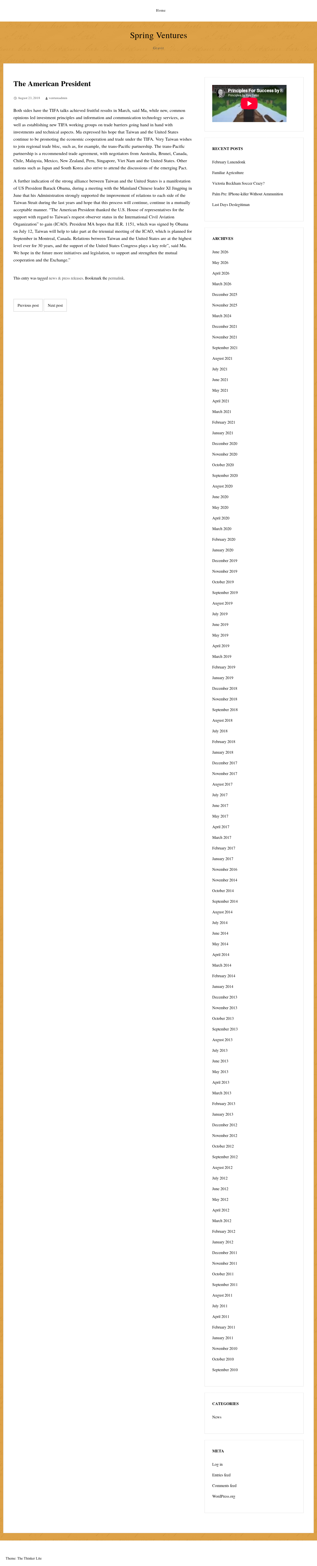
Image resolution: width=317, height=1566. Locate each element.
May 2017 (220, 816)
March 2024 (221, 315)
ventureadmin (58, 98)
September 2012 (225, 1156)
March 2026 (221, 283)
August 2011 (222, 1295)
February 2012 (223, 1231)
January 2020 (222, 549)
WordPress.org (223, 1496)
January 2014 (222, 986)
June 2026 (220, 251)
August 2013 (222, 1039)
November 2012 (224, 1135)
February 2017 (223, 847)
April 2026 (220, 273)
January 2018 (222, 752)
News (216, 1416)
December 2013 (224, 997)
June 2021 (220, 379)
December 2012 (224, 1124)
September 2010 (225, 1369)
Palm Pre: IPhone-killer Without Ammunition (247, 193)
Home (161, 10)
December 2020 (224, 443)
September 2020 (225, 475)
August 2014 (222, 911)
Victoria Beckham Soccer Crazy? (238, 183)
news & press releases (66, 278)
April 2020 (220, 517)
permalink (116, 278)
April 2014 (220, 954)
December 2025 (224, 294)
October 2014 (223, 890)
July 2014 (220, 922)
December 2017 (224, 762)
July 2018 (220, 730)
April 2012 (220, 1209)
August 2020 (222, 485)
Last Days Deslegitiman (231, 204)
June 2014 (220, 933)
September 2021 (225, 347)
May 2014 (220, 943)
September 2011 (225, 1284)
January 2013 (222, 1114)
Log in (217, 1464)
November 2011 (224, 1263)
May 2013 (220, 1071)
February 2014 (223, 975)
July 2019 (220, 613)
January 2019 (222, 677)
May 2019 (220, 635)
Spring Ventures (158, 35)
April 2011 (220, 1316)
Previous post (28, 305)
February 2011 (223, 1327)
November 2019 (224, 571)
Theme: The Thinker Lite (24, 1558)
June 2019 (220, 624)
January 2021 (222, 432)
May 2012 (220, 1199)
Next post (55, 305)
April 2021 (220, 400)
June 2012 (220, 1188)
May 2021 (220, 390)
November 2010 (224, 1348)
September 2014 (225, 901)
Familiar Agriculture (228, 172)
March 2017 (221, 837)
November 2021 (224, 336)
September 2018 (225, 709)
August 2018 (222, 720)
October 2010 (223, 1358)
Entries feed (221, 1474)
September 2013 (225, 1028)
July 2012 (220, 1178)
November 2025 (224, 305)
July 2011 (220, 1305)
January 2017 (222, 858)
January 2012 (222, 1241)
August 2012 (222, 1167)
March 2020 (221, 528)
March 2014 (221, 965)
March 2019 (221, 656)
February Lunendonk (228, 161)
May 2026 (220, 262)
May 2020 (220, 507)
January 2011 (222, 1337)
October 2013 (223, 1018)
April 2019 (220, 645)
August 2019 (222, 603)
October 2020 (223, 464)
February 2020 (223, 539)
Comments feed (224, 1485)
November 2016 (224, 869)
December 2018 (224, 688)
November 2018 (224, 698)
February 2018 (223, 741)
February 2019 (223, 666)
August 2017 (222, 784)
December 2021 (224, 326)
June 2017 (220, 805)
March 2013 (221, 1092)
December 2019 (224, 560)
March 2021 (221, 411)
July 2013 (220, 1050)
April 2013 (220, 1082)
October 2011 (223, 1273)
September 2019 (225, 592)
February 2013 (223, 1103)
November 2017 (224, 773)
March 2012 (221, 1220)
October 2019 (223, 581)
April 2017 (220, 826)
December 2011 (224, 1252)
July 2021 (220, 368)
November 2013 (224, 1007)
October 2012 (223, 1146)
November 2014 (224, 879)
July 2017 (220, 794)
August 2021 (222, 358)
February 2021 (223, 422)
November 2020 (224, 454)
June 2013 (220, 1060)
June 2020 (220, 496)
